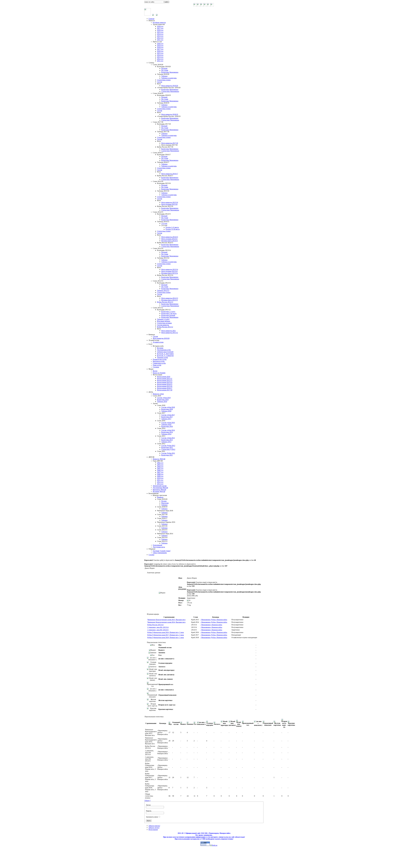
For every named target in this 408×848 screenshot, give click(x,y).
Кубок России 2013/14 (155, 625)
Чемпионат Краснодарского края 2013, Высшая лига (166, 620)
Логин (148, 805)
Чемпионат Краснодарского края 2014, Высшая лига (166, 622)
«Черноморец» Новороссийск (211, 625)
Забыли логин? (154, 828)
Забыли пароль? (154, 826)
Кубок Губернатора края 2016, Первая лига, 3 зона (165, 632)
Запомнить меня (152, 817)
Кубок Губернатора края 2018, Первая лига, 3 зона (165, 637)
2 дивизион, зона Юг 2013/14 (158, 627)
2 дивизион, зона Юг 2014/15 (158, 630)
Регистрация (153, 829)
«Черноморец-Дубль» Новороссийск (214, 620)
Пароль (148, 811)
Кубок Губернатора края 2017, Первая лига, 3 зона (165, 635)
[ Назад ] (147, 800)
